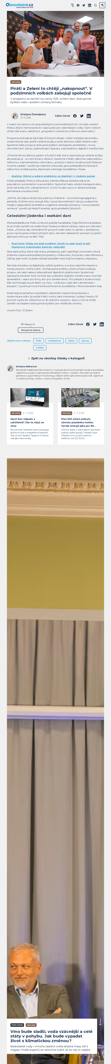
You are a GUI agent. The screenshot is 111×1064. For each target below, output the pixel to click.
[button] (72, 5)
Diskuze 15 (30, 324)
